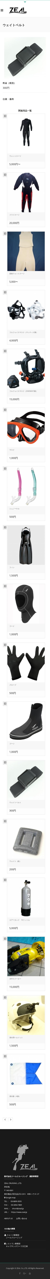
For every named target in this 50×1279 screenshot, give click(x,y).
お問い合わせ (21, 1218)
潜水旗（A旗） (15, 1096)
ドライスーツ (14, 215)
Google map (10, 1197)
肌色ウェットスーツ (16, 273)
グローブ (12, 685)
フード (11, 626)
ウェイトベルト (15, 802)
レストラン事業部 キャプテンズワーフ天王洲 (16, 1244)
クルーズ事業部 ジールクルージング (13, 1236)
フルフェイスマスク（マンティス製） (23, 332)
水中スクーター (15, 979)
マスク (11, 450)
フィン (11, 567)
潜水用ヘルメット (16, 1037)
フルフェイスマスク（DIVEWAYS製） (23, 391)
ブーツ (11, 744)
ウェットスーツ (15, 156)
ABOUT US (8, 1218)
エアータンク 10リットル (19, 920)
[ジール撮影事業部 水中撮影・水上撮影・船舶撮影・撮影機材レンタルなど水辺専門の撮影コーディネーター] (18, 10)
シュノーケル (14, 508)
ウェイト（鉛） (15, 861)
